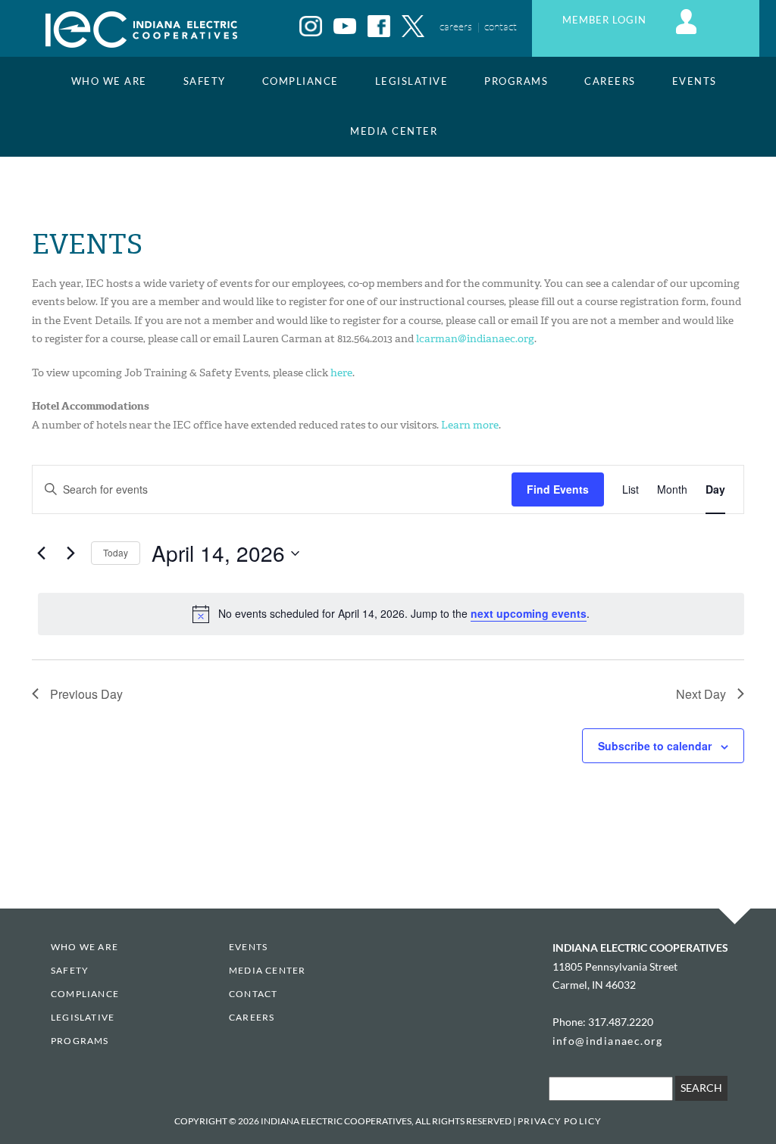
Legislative (412, 81)
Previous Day (86, 694)
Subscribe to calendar (655, 745)
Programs (516, 81)
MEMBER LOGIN (605, 20)
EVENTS (694, 81)
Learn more (470, 425)
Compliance (300, 81)
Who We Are (109, 81)
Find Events (558, 489)
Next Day (701, 694)
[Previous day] (41, 553)
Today (115, 552)
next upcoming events (529, 613)
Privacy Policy (560, 1121)
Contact (253, 993)
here (341, 373)
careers (456, 26)
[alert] (391, 614)
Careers (610, 81)
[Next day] (70, 553)
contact (500, 26)
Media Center (393, 131)
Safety (204, 81)
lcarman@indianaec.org (475, 339)
